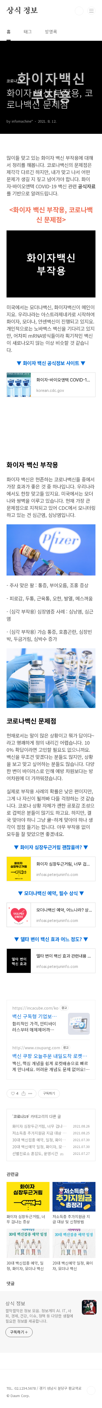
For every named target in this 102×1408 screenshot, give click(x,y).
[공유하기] (23, 1093)
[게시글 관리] (30, 1093)
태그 (28, 31)
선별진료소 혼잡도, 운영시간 (35, 1153)
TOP (91, 1390)
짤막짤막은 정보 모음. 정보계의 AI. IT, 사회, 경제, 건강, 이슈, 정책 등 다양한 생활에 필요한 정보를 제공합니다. (39, 1316)
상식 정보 (22, 11)
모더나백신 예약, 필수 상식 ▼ (53, 893)
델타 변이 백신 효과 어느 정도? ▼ (53, 938)
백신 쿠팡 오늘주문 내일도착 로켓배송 (49, 1056)
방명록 (51, 31)
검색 (79, 11)
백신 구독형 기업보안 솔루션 (34, 1016)
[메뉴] (91, 11)
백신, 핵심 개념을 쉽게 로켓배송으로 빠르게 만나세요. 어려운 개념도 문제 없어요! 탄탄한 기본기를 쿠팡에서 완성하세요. (50, 1066)
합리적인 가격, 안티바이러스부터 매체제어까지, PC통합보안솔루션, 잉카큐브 (34, 1026)
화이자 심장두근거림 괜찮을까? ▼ (53, 847)
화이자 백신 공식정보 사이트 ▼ (53, 362)
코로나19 (20, 1116)
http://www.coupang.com (36, 1047)
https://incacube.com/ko (35, 1008)
